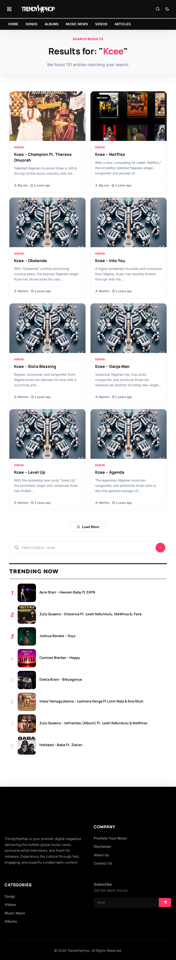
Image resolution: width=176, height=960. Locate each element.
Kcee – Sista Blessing (35, 366)
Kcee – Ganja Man (112, 366)
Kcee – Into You (110, 260)
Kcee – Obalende (30, 260)
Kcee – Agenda (109, 472)
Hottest (102, 98)
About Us (101, 855)
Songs (19, 147)
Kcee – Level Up (29, 472)
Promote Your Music (110, 838)
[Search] (158, 9)
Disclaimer (102, 846)
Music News (15, 913)
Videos (10, 904)
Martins (23, 291)
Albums (11, 921)
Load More (90, 527)
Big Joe (23, 185)
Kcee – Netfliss (110, 154)
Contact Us (103, 863)
